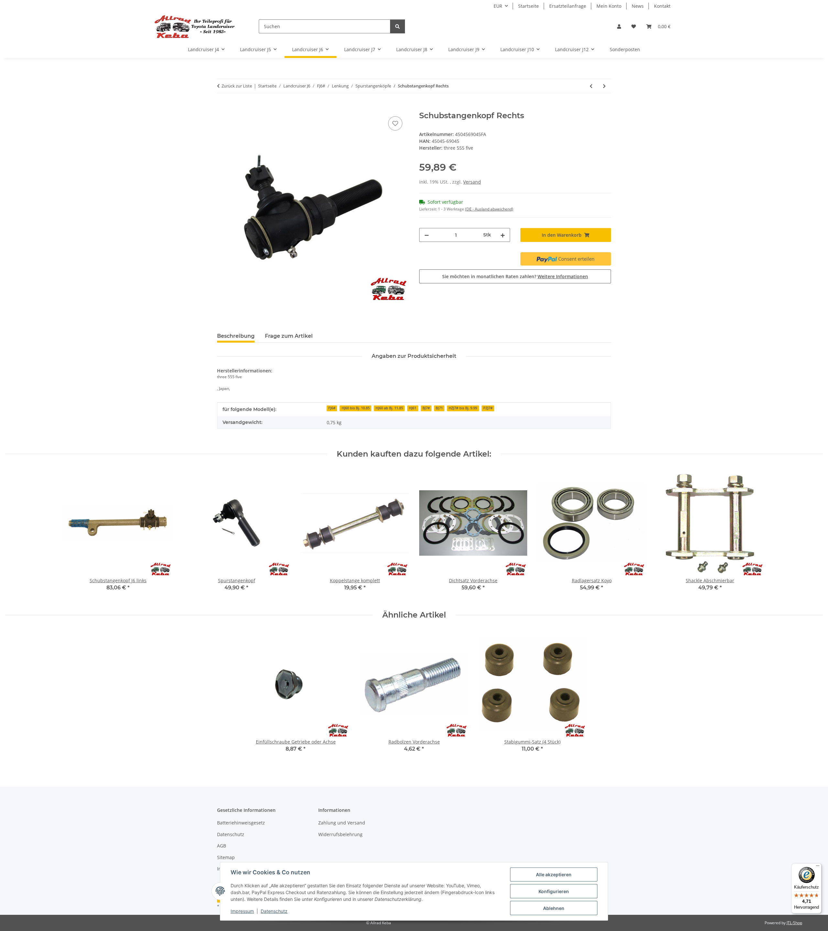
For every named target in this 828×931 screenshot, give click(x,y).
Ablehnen (553, 908)
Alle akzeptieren (554, 874)
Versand (472, 182)
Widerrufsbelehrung (340, 834)
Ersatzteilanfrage (567, 6)
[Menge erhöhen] (503, 235)
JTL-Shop (794, 922)
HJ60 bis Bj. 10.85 (356, 408)
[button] (619, 26)
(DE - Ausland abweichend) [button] (489, 209)
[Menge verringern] (426, 235)
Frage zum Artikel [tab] (289, 336)
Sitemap (226, 857)
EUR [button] (498, 6)
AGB (221, 846)
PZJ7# (488, 408)
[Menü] (818, 867)
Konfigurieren (554, 891)
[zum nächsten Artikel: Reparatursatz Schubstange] (604, 86)
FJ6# (331, 408)
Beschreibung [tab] (236, 336)
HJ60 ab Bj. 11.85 (389, 408)
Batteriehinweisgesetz (241, 823)
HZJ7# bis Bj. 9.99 (463, 408)
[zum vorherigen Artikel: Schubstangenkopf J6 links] (591, 86)
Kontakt (662, 6)
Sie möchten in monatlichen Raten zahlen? (515, 276)
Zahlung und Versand (341, 823)
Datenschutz (274, 911)
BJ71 (439, 408)
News (638, 6)
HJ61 (412, 408)
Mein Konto (608, 6)
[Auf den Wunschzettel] (395, 123)
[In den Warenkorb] (222, 107)
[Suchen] (397, 26)
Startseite (528, 6)
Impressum (242, 911)
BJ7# (426, 408)
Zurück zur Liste (237, 86)
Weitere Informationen (563, 276)
